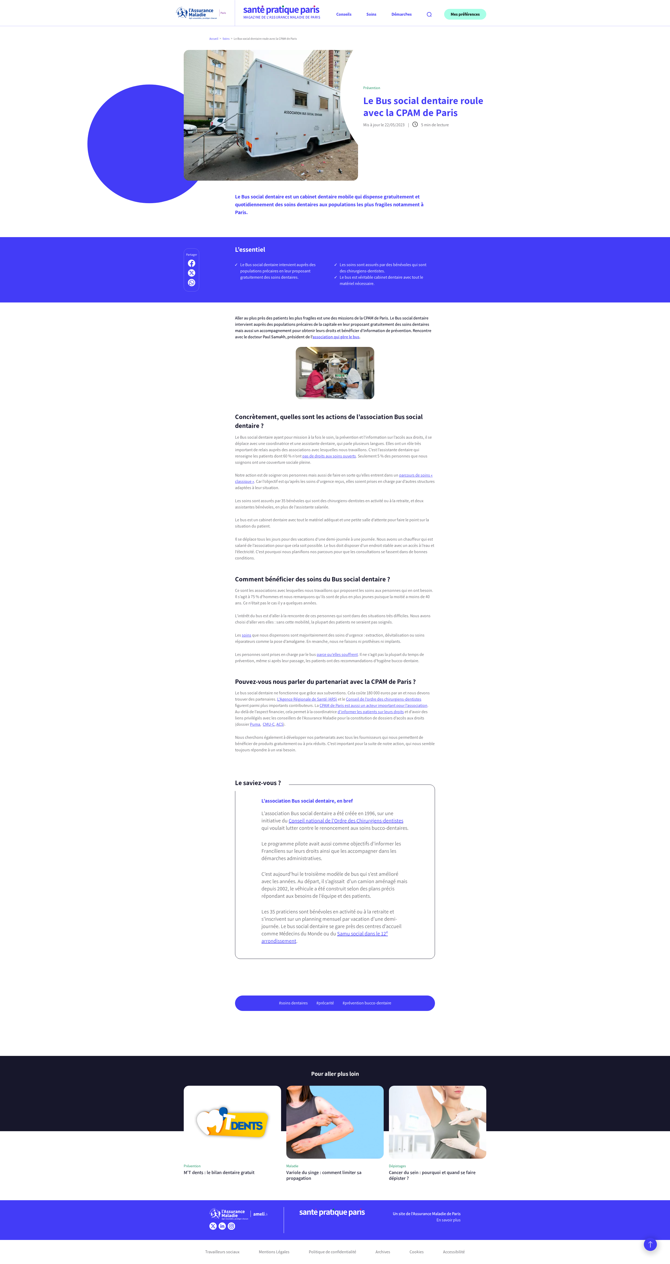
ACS (279, 724)
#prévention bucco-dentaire (367, 1002)
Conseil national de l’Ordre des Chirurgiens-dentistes (346, 820)
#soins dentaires (293, 1002)
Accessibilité (454, 1251)
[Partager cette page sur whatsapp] (191, 282)
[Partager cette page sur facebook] (191, 263)
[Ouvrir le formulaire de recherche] (429, 14)
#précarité (325, 1002)
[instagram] (231, 1226)
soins (246, 635)
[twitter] (213, 1226)
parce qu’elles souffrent (337, 654)
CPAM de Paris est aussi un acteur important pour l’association (373, 705)
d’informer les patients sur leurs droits (371, 711)
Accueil (213, 39)
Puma (255, 724)
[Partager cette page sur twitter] (191, 273)
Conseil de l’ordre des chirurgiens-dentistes (383, 699)
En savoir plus (449, 1219)
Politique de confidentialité (332, 1251)
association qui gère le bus (335, 336)
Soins (226, 39)
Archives (383, 1251)
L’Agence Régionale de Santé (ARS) (307, 699)
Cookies (417, 1251)
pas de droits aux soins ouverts (329, 456)
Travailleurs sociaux (222, 1251)
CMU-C (269, 724)
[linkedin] (222, 1226)
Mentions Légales (274, 1251)
